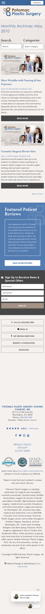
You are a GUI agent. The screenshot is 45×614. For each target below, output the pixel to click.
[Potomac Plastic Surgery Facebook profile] (16, 436)
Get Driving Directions (23, 336)
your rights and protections (31, 471)
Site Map (22, 447)
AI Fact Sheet (22, 450)
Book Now (24, 350)
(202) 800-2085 (26, 417)
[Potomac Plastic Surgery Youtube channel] (28, 436)
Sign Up (22, 305)
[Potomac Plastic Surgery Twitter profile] (20, 436)
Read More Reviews (22, 263)
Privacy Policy (22, 444)
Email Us (24, 329)
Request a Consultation (24, 343)
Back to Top (37, 194)
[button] (3, 2)
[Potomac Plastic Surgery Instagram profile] (24, 436)
